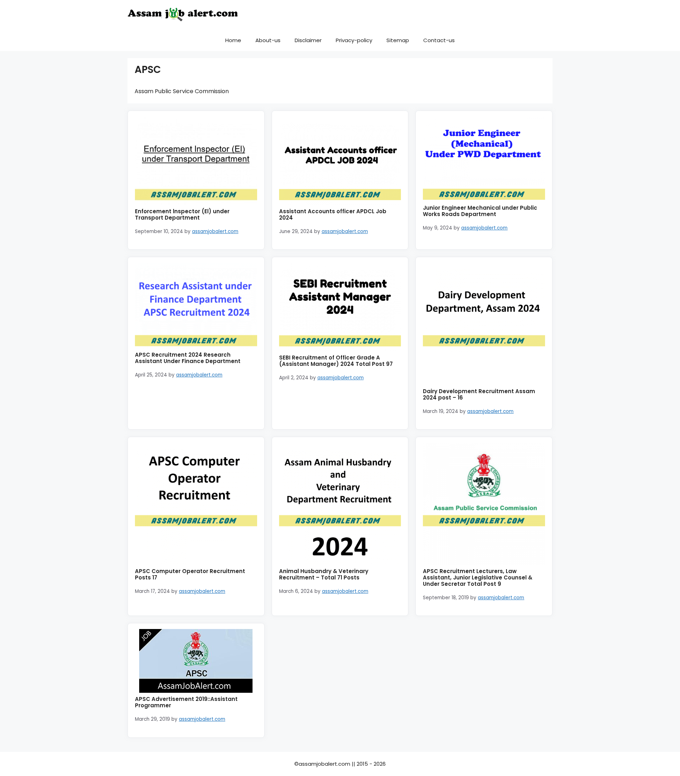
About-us (267, 40)
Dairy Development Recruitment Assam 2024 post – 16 (479, 394)
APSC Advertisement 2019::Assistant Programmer (186, 702)
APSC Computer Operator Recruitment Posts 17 (190, 574)
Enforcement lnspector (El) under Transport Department (182, 214)
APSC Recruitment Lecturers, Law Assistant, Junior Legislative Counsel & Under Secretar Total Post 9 (477, 577)
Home (233, 40)
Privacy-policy (354, 40)
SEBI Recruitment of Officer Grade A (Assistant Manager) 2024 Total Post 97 (336, 361)
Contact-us (439, 40)
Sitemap (397, 40)
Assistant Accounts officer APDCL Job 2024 (332, 214)
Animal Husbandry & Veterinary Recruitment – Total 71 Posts (323, 574)
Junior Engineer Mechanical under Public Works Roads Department (480, 211)
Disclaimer (308, 40)
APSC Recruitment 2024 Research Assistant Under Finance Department (187, 358)
